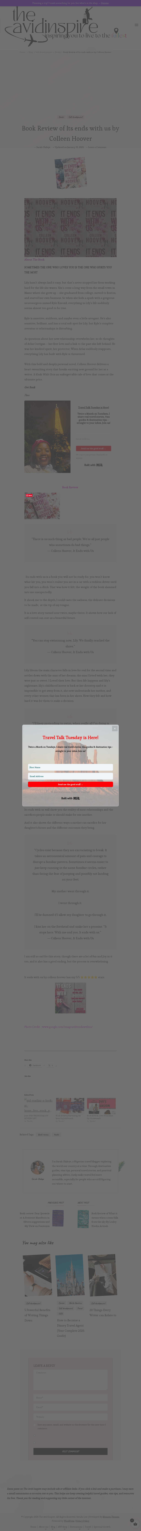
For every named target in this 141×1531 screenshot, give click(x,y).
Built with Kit (70, 798)
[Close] (115, 728)
